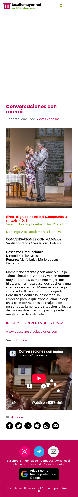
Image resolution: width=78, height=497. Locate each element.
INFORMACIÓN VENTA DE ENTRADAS (35, 323)
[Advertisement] (39, 63)
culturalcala (20, 340)
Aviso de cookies (54, 464)
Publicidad (30, 460)
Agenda (17, 417)
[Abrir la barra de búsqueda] (61, 6)
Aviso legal (62, 460)
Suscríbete (14, 460)
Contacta (46, 460)
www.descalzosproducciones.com (32, 331)
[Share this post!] (9, 428)
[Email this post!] (55, 428)
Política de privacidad (26, 464)
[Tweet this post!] (18, 428)
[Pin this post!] (37, 428)
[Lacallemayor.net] (22, 6)
